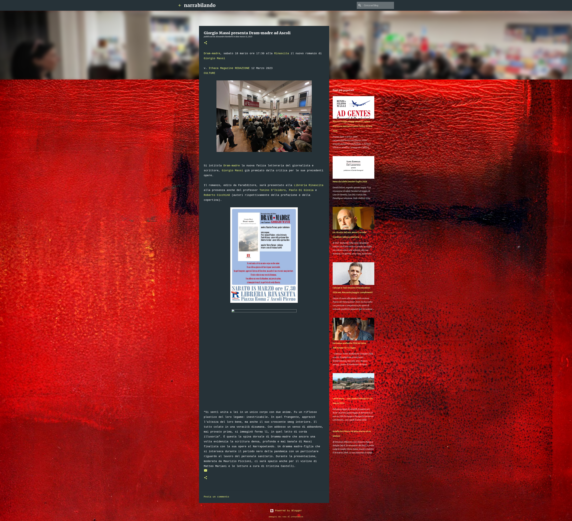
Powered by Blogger (288, 510)
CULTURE (209, 73)
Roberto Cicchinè (217, 195)
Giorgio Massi (214, 58)
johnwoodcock (297, 517)
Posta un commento (216, 497)
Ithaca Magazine (221, 68)
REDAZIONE (242, 68)
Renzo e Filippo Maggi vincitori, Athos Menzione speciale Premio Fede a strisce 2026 (352, 126)
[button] (205, 43)
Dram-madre (212, 53)
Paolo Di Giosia (301, 190)
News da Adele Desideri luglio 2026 (350, 181)
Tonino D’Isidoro (272, 190)
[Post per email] (205, 471)
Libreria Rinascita (308, 185)
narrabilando (200, 5)
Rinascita (281, 53)
